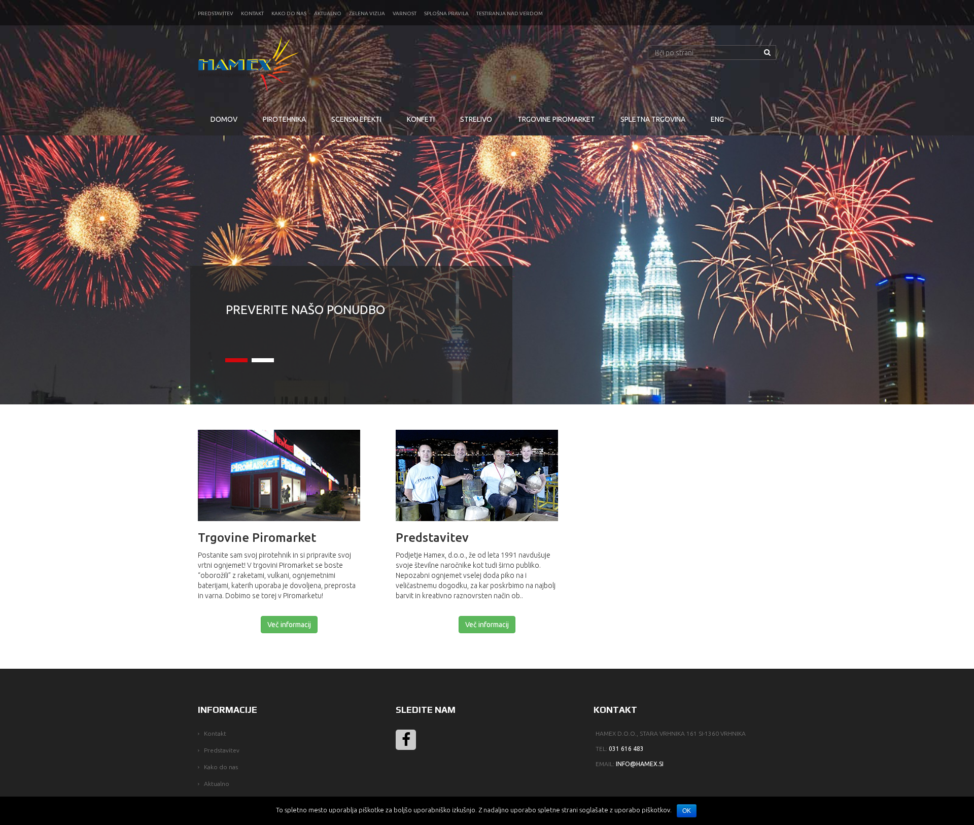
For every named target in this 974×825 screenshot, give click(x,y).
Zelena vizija (367, 13)
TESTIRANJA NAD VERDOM (509, 13)
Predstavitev (215, 13)
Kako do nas (288, 13)
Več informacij (289, 625)
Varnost (404, 13)
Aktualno (327, 13)
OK (686, 810)
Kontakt (252, 13)
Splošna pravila (446, 13)
